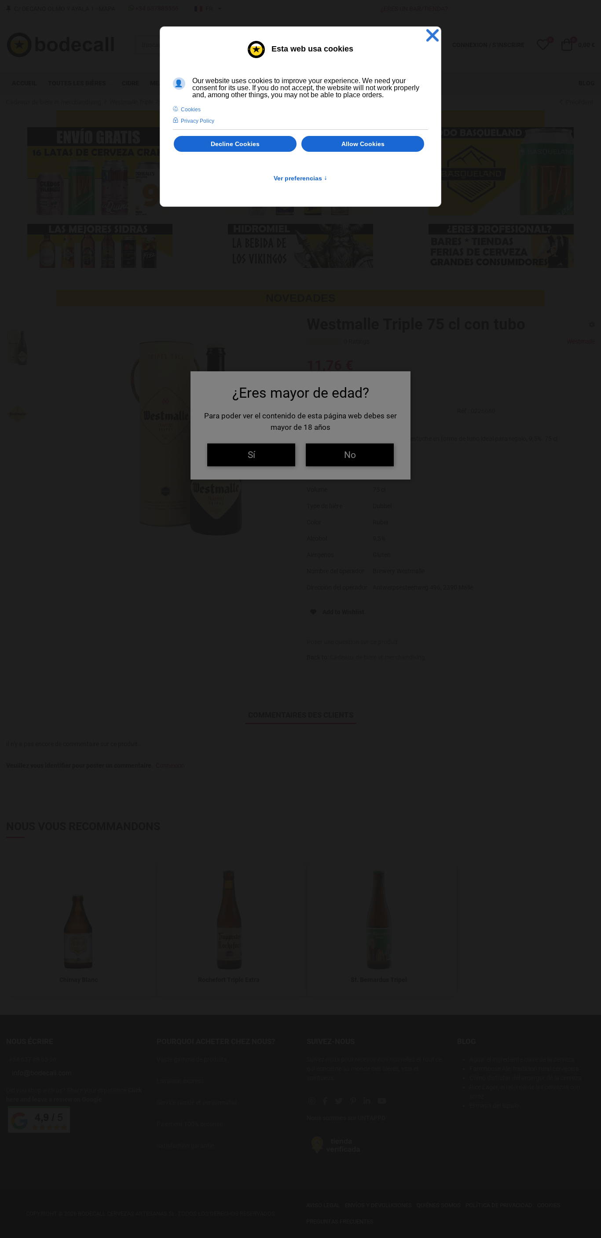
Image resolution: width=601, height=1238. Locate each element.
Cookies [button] (191, 109)
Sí (251, 454)
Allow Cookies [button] (363, 143)
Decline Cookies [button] (235, 143)
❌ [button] (432, 35)
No (350, 454)
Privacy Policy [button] (197, 121)
